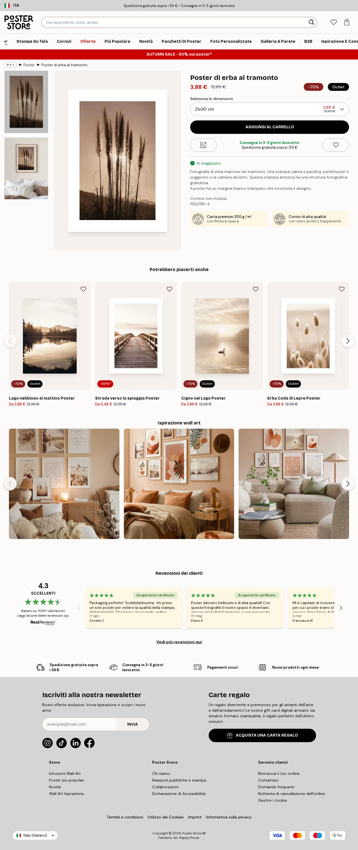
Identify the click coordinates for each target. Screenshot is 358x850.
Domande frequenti (276, 786)
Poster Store (191, 833)
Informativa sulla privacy (229, 817)
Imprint (195, 817)
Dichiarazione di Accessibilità (178, 793)
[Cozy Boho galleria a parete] (64, 484)
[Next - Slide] (348, 341)
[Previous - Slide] (10, 341)
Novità (55, 786)
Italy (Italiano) (35, 835)
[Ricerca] (312, 22)
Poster (29, 65)
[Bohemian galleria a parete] (179, 484)
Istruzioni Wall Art (65, 773)
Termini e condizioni (125, 817)
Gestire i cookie (272, 800)
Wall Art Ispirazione (66, 793)
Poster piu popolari (66, 780)
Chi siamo (161, 773)
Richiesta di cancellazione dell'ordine (291, 793)
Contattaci (268, 780)
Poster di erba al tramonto (64, 65)
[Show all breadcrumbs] (10, 65)
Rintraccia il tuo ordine (279, 773)
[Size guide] (203, 145)
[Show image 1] (26, 102)
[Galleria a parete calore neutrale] (294, 484)
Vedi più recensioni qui (179, 641)
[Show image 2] (26, 168)
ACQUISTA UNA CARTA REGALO (267, 735)
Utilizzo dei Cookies (166, 817)
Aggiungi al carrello (270, 127)
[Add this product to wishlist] (335, 145)
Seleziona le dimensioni (211, 98)
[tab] (333, 22)
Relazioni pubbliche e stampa (179, 780)
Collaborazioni (165, 786)
